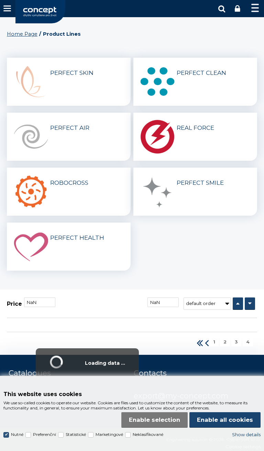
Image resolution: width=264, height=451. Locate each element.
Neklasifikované (148, 434)
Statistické (76, 434)
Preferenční (44, 434)
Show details (246, 434)
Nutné (17, 434)
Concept (40, 11)
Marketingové (109, 434)
